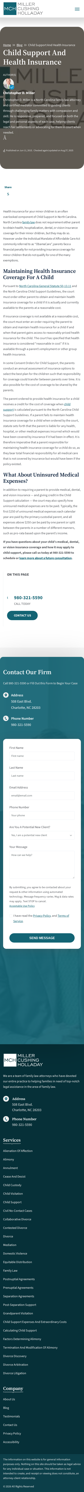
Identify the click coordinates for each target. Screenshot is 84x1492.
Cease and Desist (14, 1176)
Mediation (9, 1245)
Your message (18, 847)
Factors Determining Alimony (22, 1339)
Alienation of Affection (18, 1151)
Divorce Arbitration (15, 1365)
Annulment (10, 1168)
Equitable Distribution (17, 1262)
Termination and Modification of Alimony (30, 1347)
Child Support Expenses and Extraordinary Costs (35, 1322)
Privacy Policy (42, 916)
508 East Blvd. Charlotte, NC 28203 (26, 1107)
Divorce (8, 1236)
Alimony (8, 1159)
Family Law (10, 1271)
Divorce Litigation (14, 1373)
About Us (9, 1399)
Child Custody (12, 1185)
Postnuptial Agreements (19, 1279)
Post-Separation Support (19, 1305)
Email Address (18, 787)
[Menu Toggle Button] (77, 6)
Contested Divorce (15, 1228)
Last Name (16, 768)
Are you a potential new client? (29, 827)
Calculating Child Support (20, 1330)
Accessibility (11, 1442)
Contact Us (22, 615)
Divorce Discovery (14, 1356)
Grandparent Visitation (18, 1313)
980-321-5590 (21, 724)
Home (7, 45)
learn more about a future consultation (45, 558)
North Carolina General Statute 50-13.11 (45, 286)
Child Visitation (13, 1194)
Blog (19, 45)
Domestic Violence (15, 1253)
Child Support (12, 1202)
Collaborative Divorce (17, 1219)
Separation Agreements (18, 1296)
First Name (16, 748)
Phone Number (19, 807)
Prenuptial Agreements (18, 1288)
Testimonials (11, 1416)
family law (28, 222)
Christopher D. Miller (19, 93)
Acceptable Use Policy (22, 906)
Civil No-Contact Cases (17, 1211)
